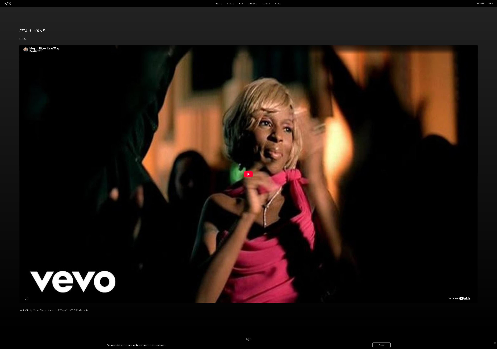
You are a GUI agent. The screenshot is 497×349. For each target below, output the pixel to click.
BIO (241, 4)
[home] (7, 3)
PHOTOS (252, 4)
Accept (381, 345)
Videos (266, 4)
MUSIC (230, 4)
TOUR (219, 4)
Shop (278, 4)
